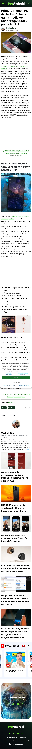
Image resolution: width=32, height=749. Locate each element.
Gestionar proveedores (9, 373)
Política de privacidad (18, 385)
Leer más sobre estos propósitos (23, 373)
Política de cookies (7, 385)
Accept (16, 377)
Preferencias (16, 382)
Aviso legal (26, 385)
